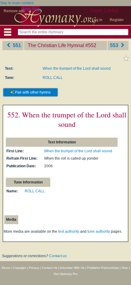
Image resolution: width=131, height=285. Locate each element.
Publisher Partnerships (103, 267)
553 (114, 45)
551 (16, 45)
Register (117, 20)
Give (125, 267)
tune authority (98, 231)
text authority (68, 231)
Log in (97, 20)
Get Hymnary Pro (66, 274)
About (6, 267)
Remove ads (14, 11)
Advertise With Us (72, 267)
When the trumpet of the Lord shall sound (77, 68)
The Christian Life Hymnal (56, 45)
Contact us (58, 256)
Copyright (19, 267)
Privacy (34, 267)
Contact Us (49, 267)
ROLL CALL (53, 78)
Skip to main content (17, 3)
